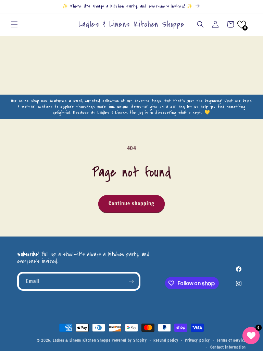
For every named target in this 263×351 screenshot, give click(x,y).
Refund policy (165, 340)
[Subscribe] (131, 281)
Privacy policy (197, 340)
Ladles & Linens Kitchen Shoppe (81, 340)
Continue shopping (131, 203)
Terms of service (231, 340)
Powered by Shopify (129, 340)
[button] (14, 24)
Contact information (228, 347)
